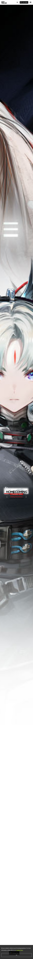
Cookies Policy (19, 950)
